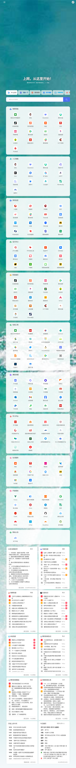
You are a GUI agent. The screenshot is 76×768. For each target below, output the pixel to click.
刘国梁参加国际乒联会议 (19, 666)
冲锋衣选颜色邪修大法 (18, 624)
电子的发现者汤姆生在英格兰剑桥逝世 (23, 747)
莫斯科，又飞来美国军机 (19, 714)
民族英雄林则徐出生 (19, 730)
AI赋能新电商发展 (17, 605)
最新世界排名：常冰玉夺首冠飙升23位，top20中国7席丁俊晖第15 (54, 704)
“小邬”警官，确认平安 (50, 646)
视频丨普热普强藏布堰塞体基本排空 (22, 709)
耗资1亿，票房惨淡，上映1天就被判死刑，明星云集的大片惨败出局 (54, 711)
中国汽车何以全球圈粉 (50, 562)
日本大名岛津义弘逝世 (19, 727)
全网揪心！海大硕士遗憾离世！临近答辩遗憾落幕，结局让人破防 (54, 700)
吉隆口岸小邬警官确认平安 (19, 608)
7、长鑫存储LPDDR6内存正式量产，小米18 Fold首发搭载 (18, 579)
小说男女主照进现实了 (18, 603)
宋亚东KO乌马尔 (48, 608)
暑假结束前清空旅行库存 (51, 627)
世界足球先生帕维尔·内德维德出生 (23, 756)
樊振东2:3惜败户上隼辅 (50, 613)
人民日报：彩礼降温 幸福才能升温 (52, 580)
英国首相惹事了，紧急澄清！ (20, 706)
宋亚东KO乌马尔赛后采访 (19, 656)
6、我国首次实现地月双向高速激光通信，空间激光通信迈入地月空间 (19, 575)
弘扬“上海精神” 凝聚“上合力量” (52, 552)
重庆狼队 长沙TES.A (17, 648)
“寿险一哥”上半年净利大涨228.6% (51, 565)
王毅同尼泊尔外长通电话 (51, 644)
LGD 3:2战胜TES (49, 600)
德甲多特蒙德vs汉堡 (49, 605)
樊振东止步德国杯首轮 (18, 640)
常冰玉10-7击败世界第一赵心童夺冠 (52, 569)
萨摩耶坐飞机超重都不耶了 (19, 619)
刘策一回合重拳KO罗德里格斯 (52, 619)
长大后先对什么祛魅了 (18, 600)
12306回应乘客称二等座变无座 (52, 583)
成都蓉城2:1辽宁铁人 (50, 611)
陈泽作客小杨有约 (17, 653)
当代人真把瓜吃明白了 (50, 624)
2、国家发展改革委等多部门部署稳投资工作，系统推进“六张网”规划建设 (19, 558)
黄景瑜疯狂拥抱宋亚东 (18, 613)
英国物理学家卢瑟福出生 (20, 735)
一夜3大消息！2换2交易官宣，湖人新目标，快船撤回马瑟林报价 (54, 708)
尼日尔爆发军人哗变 (17, 711)
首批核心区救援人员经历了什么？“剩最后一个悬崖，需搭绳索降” (21, 693)
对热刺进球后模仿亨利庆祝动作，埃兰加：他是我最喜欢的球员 (54, 688)
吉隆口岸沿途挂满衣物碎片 (19, 627)
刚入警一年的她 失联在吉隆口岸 (52, 556)
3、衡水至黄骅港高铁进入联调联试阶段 (19, 563)
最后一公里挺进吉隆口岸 (51, 603)
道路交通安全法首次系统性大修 (52, 664)
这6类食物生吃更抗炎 (50, 572)
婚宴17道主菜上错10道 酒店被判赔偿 (52, 668)
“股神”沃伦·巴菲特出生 (19, 740)
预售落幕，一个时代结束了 (19, 696)
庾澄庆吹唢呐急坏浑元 (18, 661)
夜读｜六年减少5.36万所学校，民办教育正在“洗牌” (22, 703)
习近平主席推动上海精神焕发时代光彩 (22, 597)
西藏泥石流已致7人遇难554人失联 (52, 597)
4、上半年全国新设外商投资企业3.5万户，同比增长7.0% (19, 567)
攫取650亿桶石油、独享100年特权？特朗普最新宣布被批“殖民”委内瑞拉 (22, 688)
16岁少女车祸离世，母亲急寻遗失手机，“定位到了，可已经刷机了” (22, 699)
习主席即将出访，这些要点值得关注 (53, 641)
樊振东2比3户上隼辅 (18, 611)
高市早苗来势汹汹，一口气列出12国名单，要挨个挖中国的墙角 (54, 692)
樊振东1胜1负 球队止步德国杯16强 (52, 660)
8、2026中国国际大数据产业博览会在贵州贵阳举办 (19, 583)
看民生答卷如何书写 (49, 649)
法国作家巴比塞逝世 (19, 743)
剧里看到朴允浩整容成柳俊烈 (20, 616)
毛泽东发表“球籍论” (19, 750)
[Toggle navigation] (4, 2)
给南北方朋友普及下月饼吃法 (52, 621)
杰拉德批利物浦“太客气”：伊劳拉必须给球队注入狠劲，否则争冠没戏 (54, 696)
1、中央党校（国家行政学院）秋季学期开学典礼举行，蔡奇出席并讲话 (19, 553)
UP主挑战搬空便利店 (18, 658)
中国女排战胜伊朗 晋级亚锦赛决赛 (52, 656)
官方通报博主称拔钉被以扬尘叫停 (21, 621)
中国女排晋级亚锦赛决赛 (51, 616)
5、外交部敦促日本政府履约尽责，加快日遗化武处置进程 (19, 571)
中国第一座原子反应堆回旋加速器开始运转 (23, 753)
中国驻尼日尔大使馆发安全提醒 (52, 653)
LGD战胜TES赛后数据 (18, 645)
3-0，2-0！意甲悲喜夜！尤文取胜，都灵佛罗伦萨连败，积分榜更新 (54, 684)
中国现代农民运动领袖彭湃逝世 (22, 738)
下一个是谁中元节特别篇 (19, 650)
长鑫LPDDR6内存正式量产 (19, 664)
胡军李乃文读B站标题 (18, 669)
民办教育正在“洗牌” (49, 559)
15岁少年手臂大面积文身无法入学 (52, 576)
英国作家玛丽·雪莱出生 (20, 732)
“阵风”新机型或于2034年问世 (20, 683)
